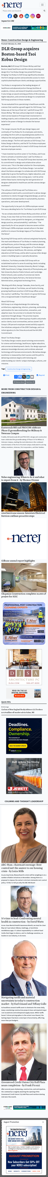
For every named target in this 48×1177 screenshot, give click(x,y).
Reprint (42, 375)
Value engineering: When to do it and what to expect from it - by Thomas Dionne (22, 478)
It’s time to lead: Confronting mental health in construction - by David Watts (22, 920)
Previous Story (19, 382)
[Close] (43, 1122)
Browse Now (19, 696)
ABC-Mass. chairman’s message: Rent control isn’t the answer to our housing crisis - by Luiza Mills (22, 868)
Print (7, 375)
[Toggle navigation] (42, 5)
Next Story (29, 382)
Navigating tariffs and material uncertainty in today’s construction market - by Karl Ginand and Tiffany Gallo (23, 1001)
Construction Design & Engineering (18, 369)
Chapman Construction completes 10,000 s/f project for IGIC (23, 595)
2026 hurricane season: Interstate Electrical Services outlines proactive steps (23, 514)
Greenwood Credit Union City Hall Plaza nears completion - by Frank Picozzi (23, 1083)
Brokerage (5, 707)
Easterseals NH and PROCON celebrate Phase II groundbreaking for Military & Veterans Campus (21, 430)
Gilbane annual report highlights (18, 560)
